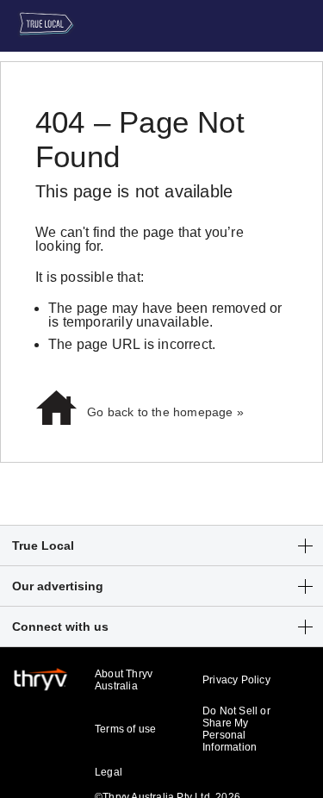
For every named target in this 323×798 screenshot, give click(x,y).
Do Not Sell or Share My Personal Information (236, 729)
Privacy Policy (236, 680)
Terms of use (125, 729)
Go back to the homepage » (165, 412)
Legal (108, 772)
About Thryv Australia (123, 680)
